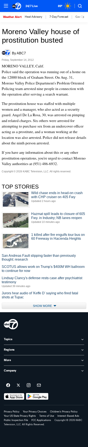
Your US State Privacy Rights (20, 416)
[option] (14, 17)
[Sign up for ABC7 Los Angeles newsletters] (39, 385)
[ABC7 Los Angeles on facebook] (8, 385)
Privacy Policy (11, 411)
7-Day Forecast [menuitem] (58, 16)
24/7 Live (31, 6)
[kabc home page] (11, 324)
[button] (5, 5)
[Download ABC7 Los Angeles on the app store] (14, 396)
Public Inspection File (16, 420)
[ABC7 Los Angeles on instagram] (28, 385)
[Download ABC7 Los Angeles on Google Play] (37, 396)
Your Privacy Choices (35, 411)
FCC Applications (41, 420)
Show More (43, 306)
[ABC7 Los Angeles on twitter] (18, 385)
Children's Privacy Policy (64, 411)
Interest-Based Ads (68, 416)
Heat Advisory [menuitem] (33, 16)
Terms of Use (46, 416)
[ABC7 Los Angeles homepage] (16, 6)
